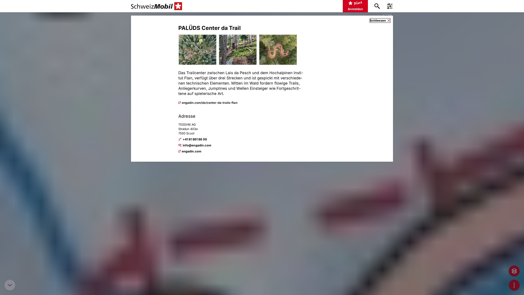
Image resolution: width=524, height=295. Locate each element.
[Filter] (389, 6)
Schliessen (378, 20)
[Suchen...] (377, 6)
